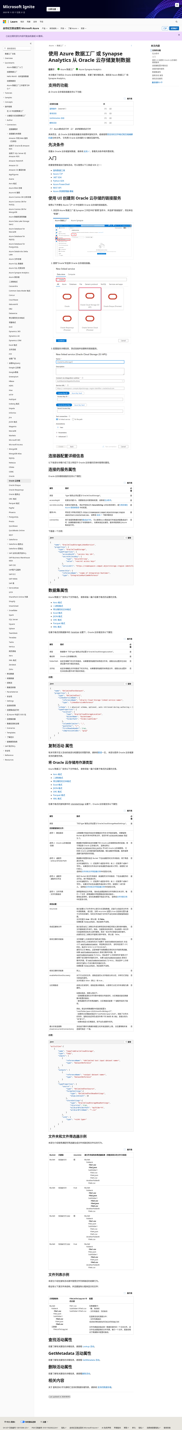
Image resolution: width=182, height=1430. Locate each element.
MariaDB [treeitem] (12, 431)
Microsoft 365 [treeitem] (14, 440)
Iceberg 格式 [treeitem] (14, 404)
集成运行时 (86, 520)
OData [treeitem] (11, 467)
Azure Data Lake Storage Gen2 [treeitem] (19, 222)
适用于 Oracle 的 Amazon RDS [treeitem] (19, 147)
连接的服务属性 (158, 69)
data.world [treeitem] (13, 304)
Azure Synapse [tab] (77, 220)
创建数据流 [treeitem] (11, 81)
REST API (57, 187)
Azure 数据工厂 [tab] (61, 220)
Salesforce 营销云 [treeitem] (16, 548)
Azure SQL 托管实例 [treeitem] (17, 268)
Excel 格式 (57, 613)
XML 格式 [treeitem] (12, 660)
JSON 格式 (57, 616)
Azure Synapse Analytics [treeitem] (19, 272)
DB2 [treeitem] (10, 309)
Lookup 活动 (88, 1346)
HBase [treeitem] (11, 381)
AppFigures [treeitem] (13, 174)
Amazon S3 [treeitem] (13, 165)
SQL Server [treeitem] (13, 619)
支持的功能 (156, 50)
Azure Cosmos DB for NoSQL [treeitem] (17, 203)
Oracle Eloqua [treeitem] (15, 485)
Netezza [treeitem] (12, 462)
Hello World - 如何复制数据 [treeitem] (18, 76)
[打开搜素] (176, 21)
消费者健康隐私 (153, 1428)
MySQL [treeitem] (12, 458)
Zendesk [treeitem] (12, 664)
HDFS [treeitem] (11, 385)
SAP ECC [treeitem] (12, 574)
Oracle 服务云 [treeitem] (14, 494)
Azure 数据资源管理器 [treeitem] (17, 217)
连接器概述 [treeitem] (13, 129)
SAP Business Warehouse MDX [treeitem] (19, 559)
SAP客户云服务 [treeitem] (15, 570)
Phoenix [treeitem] (12, 512)
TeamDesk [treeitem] (13, 633)
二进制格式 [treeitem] (13, 281)
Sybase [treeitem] (12, 628)
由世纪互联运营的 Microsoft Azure (83, 1428)
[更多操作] (131, 46)
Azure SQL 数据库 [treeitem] (16, 263)
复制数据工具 (59, 170)
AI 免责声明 (106, 1428)
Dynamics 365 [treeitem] (14, 331)
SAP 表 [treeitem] (11, 583)
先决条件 (107, 500)
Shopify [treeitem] (12, 601)
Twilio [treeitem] (11, 642)
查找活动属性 (157, 78)
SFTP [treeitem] (11, 592)
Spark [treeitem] (11, 615)
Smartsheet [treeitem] (13, 606)
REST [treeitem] (11, 535)
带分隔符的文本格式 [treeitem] (17, 318)
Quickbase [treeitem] (13, 526)
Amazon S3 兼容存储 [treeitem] (17, 170)
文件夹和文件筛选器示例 (91, 871)
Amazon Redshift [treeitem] (16, 161)
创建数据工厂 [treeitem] (12, 72)
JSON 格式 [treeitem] (13, 422)
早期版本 (117, 1428)
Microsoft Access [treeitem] (16, 444)
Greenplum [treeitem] (13, 376)
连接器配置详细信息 (160, 65)
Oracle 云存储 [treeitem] (14, 481)
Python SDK (58, 180)
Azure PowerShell (61, 184)
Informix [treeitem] (12, 413)
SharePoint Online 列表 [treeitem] (18, 597)
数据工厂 (60, 45)
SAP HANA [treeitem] (13, 579)
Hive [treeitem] (11, 390)
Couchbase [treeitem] (13, 300)
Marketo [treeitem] (12, 435)
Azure (51, 45)
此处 (86, 151)
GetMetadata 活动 (57, 118)
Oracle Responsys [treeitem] (16, 490)
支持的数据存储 (104, 1387)
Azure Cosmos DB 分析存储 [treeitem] (20, 197)
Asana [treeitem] (11, 179)
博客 (125, 1428)
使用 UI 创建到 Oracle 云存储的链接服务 (164, 61)
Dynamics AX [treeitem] (14, 336)
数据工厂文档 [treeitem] (10, 54)
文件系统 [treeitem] (12, 349)
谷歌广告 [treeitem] (12, 358)
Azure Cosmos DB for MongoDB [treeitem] (17, 210)
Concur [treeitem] (12, 295)
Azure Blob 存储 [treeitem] (15, 188)
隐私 (63, 1428)
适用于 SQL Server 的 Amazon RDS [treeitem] (17, 155)
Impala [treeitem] (12, 408)
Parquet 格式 (59, 623)
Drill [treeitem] (10, 327)
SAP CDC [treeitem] (12, 565)
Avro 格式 (57, 602)
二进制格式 (58, 606)
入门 (154, 57)
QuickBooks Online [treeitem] (17, 530)
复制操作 (53, 108)
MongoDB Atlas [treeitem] (15, 453)
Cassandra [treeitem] (13, 286)
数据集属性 (156, 72)
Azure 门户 (58, 174)
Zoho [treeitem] (11, 669)
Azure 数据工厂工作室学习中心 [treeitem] (18, 87)
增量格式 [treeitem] (12, 322)
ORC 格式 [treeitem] (12, 499)
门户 (165, 28)
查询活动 (53, 113)
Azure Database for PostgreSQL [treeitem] (17, 245)
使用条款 (167, 1428)
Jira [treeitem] (10, 417)
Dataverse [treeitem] (13, 313)
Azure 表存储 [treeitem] (14, 277)
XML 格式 (57, 626)
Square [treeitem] (12, 624)
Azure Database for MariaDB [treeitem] (17, 230)
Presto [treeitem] (11, 521)
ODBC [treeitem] (11, 472)
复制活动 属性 (157, 75)
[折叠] (31, 43)
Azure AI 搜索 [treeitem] (14, 192)
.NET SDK (57, 177)
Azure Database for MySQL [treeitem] (17, 238)
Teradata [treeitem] (12, 637)
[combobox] (17, 48)
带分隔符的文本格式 (62, 609)
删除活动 (53, 123)
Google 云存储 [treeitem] (14, 367)
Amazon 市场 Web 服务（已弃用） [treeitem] (18, 139)
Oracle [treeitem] (11, 476)
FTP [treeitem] (10, 354)
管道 (100, 752)
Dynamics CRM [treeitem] (15, 340)
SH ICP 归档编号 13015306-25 (15, 1428)
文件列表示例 (122, 897)
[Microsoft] (4, 21)
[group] (91, 562)
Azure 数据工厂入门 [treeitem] (15, 67)
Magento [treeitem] (12, 426)
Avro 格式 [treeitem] (13, 183)
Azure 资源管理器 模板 (63, 191)
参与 (134, 1428)
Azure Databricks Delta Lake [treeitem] (18, 253)
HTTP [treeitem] (11, 395)
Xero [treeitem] (11, 655)
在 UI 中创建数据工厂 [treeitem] (15, 111)
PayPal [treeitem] (11, 508)
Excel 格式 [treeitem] (13, 345)
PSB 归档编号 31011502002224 (44, 1428)
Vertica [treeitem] (12, 646)
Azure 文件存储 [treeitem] (15, 259)
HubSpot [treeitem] (12, 399)
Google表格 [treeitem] (13, 372)
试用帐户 (174, 28)
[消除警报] (177, 5)
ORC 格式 (57, 620)
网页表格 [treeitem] (12, 651)
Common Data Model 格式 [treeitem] (19, 291)
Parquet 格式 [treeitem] (14, 503)
